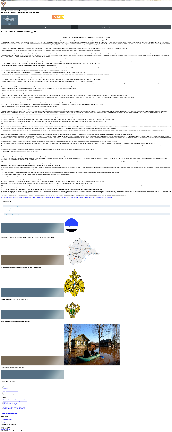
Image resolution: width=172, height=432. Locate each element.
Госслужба (74, 27)
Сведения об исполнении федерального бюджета (14, 404)
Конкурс (3, 422)
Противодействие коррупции (10, 403)
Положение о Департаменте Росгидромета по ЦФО (15, 401)
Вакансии (6, 203)
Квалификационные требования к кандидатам (14, 212)
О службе (51, 27)
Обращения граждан (106, 27)
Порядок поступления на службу (11, 206)
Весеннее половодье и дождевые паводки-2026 (14, 408)
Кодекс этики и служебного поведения (13, 214)
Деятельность (66, 27)
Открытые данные (6, 419)
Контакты (5, 402)
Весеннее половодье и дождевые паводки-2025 (14, 407)
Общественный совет (93, 27)
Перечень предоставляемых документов (13, 210)
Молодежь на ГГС (8, 216)
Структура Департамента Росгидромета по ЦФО (14, 399)
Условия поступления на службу (11, 208)
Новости (58, 27)
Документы (82, 27)
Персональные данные (8, 405)
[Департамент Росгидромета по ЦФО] (45, 27)
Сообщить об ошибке (5, 429)
